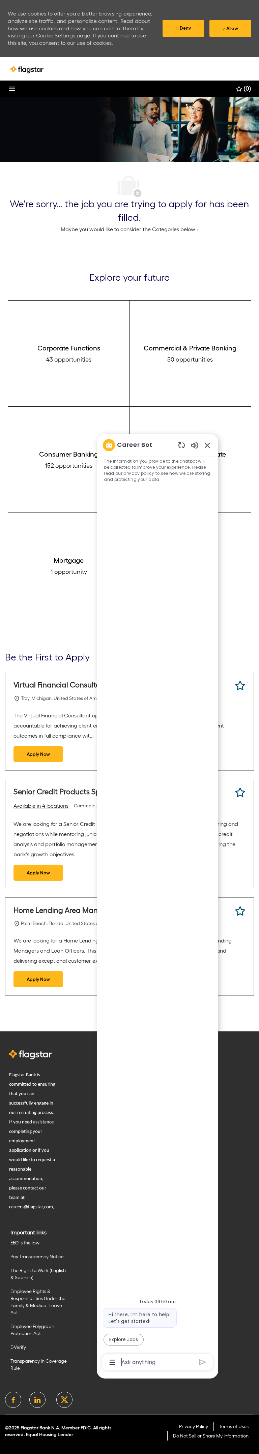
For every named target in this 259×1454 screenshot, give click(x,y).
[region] (157, 903)
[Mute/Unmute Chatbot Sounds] (195, 445)
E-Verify (18, 1347)
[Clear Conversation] (181, 445)
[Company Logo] (27, 69)
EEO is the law (24, 1242)
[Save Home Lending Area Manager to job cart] (240, 911)
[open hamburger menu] (12, 89)
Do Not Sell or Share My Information (211, 1435)
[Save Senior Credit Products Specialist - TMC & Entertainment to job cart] (240, 792)
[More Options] (112, 1362)
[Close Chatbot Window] (207, 445)
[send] (202, 1362)
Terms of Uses (234, 1426)
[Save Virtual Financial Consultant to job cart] (240, 685)
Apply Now (38, 754)
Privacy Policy (193, 1426)
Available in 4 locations (40, 806)
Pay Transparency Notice (37, 1256)
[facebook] (13, 1400)
